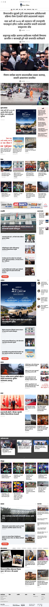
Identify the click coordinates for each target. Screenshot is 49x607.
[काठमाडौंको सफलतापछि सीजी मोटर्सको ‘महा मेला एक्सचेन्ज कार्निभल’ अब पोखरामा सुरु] (18, 142)
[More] (47, 159)
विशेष (14, 9)
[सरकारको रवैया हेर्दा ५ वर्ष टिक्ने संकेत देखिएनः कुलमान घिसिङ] (42, 166)
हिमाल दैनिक (23, 30)
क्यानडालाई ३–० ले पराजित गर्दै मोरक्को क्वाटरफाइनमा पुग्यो (5, 495)
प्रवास (22, 9)
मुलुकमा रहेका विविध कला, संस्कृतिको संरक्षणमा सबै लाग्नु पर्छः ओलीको (40, 447)
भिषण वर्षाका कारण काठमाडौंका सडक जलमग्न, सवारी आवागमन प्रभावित (24, 76)
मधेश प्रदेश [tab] (18, 548)
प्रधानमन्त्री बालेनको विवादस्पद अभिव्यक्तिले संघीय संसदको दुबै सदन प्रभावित (42, 513)
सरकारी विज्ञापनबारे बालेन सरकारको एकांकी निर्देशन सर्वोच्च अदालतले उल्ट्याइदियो (30, 195)
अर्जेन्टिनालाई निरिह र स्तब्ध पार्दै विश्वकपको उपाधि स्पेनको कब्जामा (30, 174)
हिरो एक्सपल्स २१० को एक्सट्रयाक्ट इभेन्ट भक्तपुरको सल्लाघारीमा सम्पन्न (30, 491)
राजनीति (17, 9)
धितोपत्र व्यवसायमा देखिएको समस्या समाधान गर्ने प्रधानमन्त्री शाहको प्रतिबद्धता (18, 175)
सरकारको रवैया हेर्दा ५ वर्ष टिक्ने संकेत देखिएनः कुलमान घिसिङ (42, 174)
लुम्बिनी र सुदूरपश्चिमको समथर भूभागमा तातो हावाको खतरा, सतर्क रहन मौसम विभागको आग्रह (6, 150)
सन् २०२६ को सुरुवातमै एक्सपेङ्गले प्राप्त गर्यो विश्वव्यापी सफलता (30, 150)
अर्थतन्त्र (25, 9)
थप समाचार (5, 276)
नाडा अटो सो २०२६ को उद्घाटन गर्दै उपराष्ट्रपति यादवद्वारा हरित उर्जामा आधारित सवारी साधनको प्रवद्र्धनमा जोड (24, 24)
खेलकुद (33, 9)
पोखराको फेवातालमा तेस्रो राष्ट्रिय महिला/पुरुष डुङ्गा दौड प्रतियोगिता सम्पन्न (42, 490)
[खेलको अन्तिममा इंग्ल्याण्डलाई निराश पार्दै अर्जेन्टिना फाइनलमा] (6, 187)
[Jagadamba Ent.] (24, 205)
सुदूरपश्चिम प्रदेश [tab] (46, 548)
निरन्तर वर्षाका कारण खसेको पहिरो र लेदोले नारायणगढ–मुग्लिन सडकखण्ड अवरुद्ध (42, 195)
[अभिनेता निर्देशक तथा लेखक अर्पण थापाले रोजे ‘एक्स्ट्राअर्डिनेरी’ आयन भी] (8, 445)
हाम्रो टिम (42, 599)
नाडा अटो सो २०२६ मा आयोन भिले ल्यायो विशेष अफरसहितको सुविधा (7, 113)
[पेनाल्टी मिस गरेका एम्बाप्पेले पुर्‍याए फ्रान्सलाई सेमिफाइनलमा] (30, 468)
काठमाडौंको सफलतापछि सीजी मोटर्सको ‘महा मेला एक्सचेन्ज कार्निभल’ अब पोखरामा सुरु (17, 150)
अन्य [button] (36, 9)
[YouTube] (5, 2)
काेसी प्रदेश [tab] (14, 548)
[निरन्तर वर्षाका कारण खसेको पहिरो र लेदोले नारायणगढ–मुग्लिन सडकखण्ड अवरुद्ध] (42, 187)
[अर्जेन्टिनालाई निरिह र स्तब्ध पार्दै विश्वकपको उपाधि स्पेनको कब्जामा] (30, 166)
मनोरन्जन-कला (29, 9)
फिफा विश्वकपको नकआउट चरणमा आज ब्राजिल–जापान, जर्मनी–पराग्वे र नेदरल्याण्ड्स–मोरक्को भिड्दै (18, 496)
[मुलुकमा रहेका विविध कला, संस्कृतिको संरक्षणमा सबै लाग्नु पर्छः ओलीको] (40, 443)
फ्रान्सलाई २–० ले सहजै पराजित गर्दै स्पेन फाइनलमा (18, 195)
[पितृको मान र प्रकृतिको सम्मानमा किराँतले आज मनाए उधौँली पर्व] (24, 443)
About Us (42, 596)
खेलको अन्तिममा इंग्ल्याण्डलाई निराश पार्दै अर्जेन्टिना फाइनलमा (6, 195)
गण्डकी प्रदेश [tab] (29, 548)
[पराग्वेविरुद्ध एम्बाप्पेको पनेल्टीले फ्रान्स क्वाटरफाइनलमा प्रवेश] (42, 468)
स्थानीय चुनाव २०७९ (35, 596)
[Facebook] (1, 2)
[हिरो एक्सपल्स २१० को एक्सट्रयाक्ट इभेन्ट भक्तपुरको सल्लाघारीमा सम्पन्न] (30, 484)
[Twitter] (3, 2)
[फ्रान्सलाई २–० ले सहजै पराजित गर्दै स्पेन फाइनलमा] (18, 187)
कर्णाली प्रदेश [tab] (40, 548)
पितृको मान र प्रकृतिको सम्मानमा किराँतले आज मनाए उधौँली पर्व (24, 447)
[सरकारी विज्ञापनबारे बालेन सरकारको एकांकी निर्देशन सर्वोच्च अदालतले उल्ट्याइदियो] (30, 187)
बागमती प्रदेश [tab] (24, 548)
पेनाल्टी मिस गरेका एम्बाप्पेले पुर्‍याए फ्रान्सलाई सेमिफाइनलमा (29, 477)
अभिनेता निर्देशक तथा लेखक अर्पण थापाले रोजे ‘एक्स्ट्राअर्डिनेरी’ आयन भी (7, 451)
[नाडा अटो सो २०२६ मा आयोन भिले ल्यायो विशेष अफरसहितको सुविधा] (6, 166)
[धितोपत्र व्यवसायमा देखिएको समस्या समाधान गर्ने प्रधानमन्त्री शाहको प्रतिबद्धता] (18, 166)
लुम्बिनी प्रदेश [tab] (34, 548)
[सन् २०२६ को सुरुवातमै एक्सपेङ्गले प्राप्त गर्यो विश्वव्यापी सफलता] (30, 142)
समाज (19, 9)
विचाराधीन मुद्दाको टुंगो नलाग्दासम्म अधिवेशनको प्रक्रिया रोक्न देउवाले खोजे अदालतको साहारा (24, 15)
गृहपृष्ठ (11, 9)
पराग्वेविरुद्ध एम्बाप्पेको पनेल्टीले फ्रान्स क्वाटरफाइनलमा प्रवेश (42, 477)
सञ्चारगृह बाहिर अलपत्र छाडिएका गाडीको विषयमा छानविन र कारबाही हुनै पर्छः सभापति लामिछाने (24, 37)
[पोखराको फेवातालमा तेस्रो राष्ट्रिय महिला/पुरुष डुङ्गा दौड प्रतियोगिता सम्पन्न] (42, 483)
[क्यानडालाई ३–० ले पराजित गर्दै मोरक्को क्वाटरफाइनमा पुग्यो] (6, 486)
